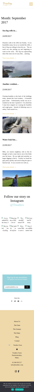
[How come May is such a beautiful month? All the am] (21, 228)
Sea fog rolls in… (9, 31)
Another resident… (10, 84)
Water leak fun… (9, 140)
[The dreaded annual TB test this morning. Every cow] (21, 220)
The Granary (17, 329)
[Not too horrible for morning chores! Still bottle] (5, 228)
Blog (17, 337)
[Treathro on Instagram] (16, 371)
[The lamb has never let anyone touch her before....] (13, 228)
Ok (12, 389)
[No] (32, 387)
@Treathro (17, 205)
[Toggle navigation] (31, 4)
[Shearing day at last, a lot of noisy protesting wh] (13, 220)
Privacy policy (19, 389)
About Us (17, 321)
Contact (17, 341)
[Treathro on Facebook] (18, 371)
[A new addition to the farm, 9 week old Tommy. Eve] (5, 220)
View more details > (9, 58)
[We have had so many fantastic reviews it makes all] (28, 220)
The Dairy (17, 333)
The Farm (17, 325)
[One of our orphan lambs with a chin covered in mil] (28, 228)
